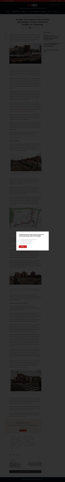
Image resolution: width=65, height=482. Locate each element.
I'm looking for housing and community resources (28, 239)
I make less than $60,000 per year (26, 243)
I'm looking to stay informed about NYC (26, 241)
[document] (32, 241)
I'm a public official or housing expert (26, 240)
